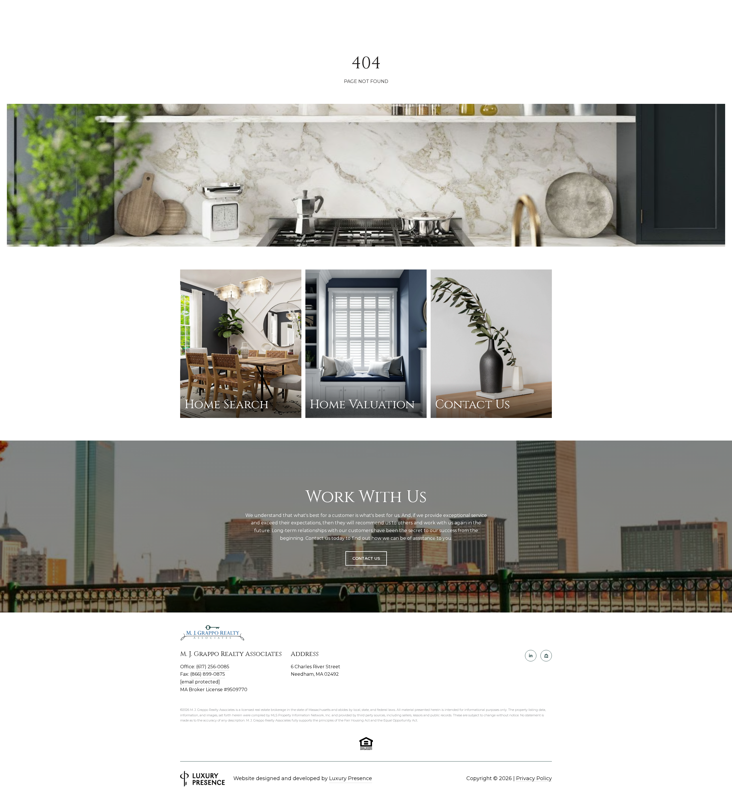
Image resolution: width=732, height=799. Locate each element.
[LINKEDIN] (530, 655)
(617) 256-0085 (212, 666)
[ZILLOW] (546, 655)
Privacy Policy (534, 778)
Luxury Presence (350, 778)
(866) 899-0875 (207, 674)
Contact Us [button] (366, 558)
